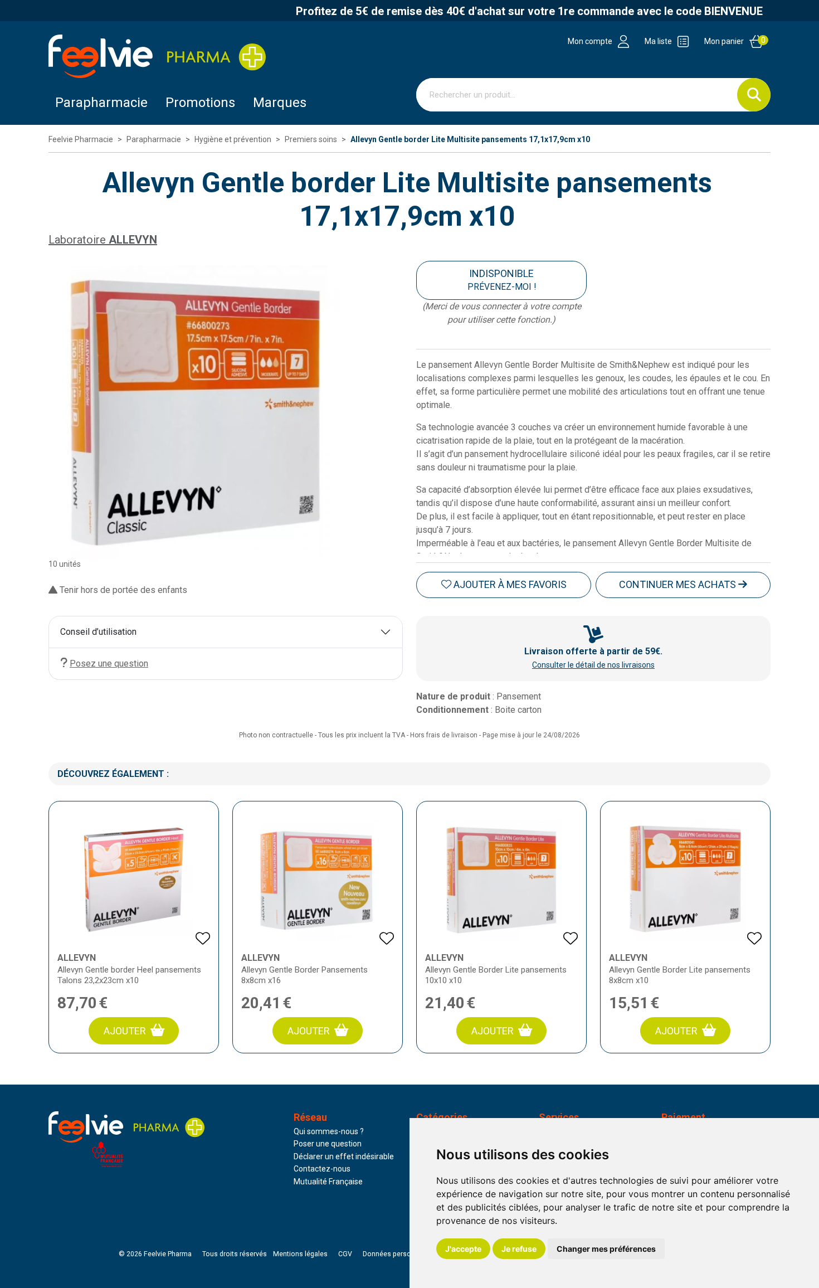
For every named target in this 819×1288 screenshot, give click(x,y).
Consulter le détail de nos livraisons (593, 664)
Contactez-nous (322, 1168)
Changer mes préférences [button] (606, 1248)
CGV (345, 1254)
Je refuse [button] (519, 1248)
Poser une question (328, 1143)
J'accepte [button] (463, 1248)
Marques (279, 102)
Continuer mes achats (678, 584)
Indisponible (501, 280)
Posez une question (109, 663)
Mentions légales (300, 1254)
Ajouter (125, 1031)
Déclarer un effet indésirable (344, 1156)
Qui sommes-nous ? (329, 1131)
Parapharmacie (101, 102)
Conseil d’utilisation (98, 631)
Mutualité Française (328, 1181)
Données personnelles (398, 1254)
